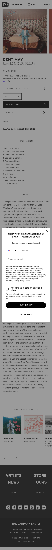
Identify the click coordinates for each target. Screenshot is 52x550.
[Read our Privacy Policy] (44, 294)
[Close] (47, 231)
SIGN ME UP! (26, 305)
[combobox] (12, 251)
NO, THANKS (26, 314)
